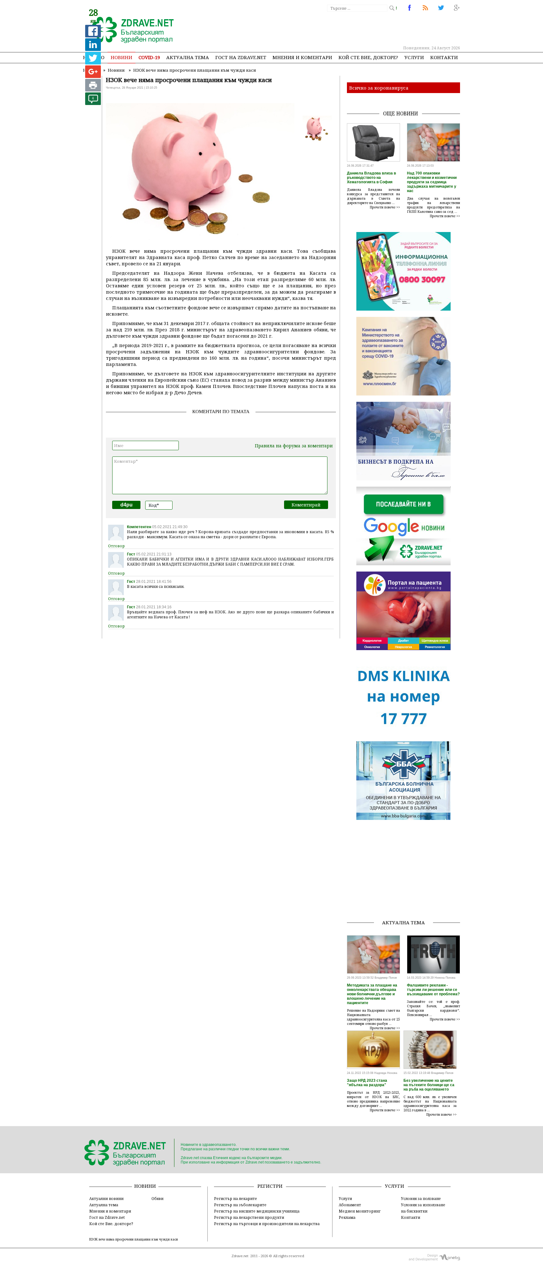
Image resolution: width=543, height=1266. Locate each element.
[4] (93, 103)
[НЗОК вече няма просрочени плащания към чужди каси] (129, 30)
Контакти (444, 57)
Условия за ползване (421, 1198)
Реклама (347, 1217)
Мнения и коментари (302, 57)
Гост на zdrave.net (240, 57)
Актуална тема (187, 57)
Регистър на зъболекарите (240, 1204)
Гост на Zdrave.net (107, 1217)
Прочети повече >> (385, 207)
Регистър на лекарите (235, 1198)
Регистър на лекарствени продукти (249, 1217)
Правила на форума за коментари (294, 446)
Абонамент (350, 1204)
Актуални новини (106, 1198)
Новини (121, 57)
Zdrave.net (240, 1256)
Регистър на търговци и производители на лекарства (267, 1223)
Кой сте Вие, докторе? (368, 57)
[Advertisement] (345, 28)
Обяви (157, 1198)
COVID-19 (149, 57)
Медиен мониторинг (360, 1210)
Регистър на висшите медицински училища (256, 1210)
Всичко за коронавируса (379, 88)
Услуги (414, 57)
